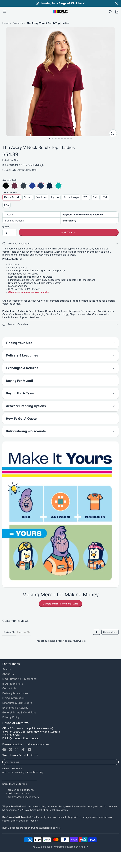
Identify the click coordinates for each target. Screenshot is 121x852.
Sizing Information (13, 698)
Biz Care (14, 160)
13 (67, 138)
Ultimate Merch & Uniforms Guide (60, 603)
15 (70, 138)
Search (6, 669)
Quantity (6, 227)
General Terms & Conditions (19, 712)
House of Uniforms (53, 846)
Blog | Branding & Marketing (19, 678)
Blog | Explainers (12, 683)
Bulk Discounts (10, 827)
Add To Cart (68, 232)
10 (62, 138)
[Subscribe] (116, 762)
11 (64, 138)
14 (68, 138)
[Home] (60, 11)
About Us (8, 674)
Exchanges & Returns (15, 707)
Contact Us (9, 688)
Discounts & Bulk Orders (17, 702)
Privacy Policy (11, 717)
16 (71, 138)
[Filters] (96, 632)
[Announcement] (60, 3)
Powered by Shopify (76, 846)
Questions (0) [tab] (23, 632)
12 (65, 138)
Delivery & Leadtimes (15, 693)
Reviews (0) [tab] (9, 632)
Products (18, 23)
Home (5, 23)
